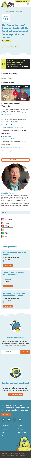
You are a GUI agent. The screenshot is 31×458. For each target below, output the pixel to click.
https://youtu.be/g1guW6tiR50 (9, 121)
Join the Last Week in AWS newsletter (13, 127)
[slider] (26, 66)
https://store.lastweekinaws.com (11, 147)
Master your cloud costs (22, 1)
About (20, 425)
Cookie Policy (23, 455)
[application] (18, 66)
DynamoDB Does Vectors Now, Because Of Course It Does (14, 294)
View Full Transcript (15, 160)
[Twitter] (3, 420)
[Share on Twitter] (7, 46)
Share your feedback (8, 139)
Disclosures (22, 432)
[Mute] (23, 66)
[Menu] (28, 4)
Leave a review (7, 136)
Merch (3, 436)
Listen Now (8, 265)
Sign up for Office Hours (15, 394)
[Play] (8, 66)
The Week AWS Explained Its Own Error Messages (13, 273)
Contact (21, 429)
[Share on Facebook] (3, 46)
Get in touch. (6, 414)
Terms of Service (6, 455)
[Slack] (20, 420)
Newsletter (5, 425)
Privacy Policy (14, 455)
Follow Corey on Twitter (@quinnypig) (13, 153)
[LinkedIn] (9, 420)
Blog (3, 432)
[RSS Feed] (14, 420)
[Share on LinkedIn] (11, 46)
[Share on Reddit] (16, 46)
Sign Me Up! (25, 351)
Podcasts (4, 429)
